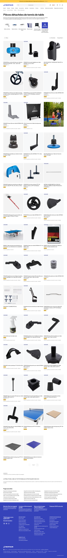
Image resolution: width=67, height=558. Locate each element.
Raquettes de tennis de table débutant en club (32, 497)
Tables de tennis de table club (29, 498)
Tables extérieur (7, 29)
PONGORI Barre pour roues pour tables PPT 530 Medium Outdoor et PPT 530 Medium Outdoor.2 (53, 308)
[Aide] (57, 5)
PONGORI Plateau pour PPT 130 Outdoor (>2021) (32, 427)
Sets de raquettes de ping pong (50, 497)
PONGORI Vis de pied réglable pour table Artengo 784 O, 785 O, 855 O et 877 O (52, 366)
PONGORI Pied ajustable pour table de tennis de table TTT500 (12, 154)
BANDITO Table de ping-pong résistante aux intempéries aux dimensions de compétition (12, 246)
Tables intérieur (15, 29)
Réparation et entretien (58, 8)
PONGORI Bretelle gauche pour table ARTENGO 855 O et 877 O (33, 366)
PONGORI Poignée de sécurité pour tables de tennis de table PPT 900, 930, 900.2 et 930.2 (12, 185)
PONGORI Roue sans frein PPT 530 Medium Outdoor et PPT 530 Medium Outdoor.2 (33, 93)
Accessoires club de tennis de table (10, 498)
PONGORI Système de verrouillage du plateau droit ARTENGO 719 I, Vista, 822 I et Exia (33, 336)
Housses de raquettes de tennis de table (11, 494)
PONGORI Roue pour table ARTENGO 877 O (33, 214)
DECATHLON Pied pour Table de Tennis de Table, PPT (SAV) (52, 154)
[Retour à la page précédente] (29, 465)
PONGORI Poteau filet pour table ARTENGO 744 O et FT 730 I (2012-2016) (13, 427)
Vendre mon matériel (49, 8)
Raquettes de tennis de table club (50, 498)
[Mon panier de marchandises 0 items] (62, 5)
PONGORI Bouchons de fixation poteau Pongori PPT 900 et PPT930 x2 (52, 396)
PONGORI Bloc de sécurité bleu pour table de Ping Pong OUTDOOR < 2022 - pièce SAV (12, 63)
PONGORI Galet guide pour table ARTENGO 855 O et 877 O (54, 277)
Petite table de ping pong (22, 30)
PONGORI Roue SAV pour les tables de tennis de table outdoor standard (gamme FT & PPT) (13, 93)
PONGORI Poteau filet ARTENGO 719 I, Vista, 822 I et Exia (33, 154)
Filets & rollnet (29, 29)
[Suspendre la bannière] (61, 1)
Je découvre (54, 123)
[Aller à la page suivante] (37, 465)
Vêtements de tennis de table (29, 492)
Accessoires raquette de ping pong (51, 495)
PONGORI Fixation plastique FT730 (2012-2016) (13, 365)
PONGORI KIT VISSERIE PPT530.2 (10, 306)
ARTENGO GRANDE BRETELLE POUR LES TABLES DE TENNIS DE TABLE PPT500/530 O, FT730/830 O (53, 185)
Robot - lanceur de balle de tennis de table (11, 495)
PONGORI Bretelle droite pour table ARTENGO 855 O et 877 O (53, 215)
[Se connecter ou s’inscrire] (60, 5)
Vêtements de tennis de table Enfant (31, 500)
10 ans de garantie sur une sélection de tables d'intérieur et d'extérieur (44, 31)
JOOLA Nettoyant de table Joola (10, 336)
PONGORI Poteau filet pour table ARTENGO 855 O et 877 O (54, 93)
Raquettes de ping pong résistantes (51, 492)
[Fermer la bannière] (63, 1)
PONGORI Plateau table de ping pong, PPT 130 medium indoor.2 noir (13, 457)
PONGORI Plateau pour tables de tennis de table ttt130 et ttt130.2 (32, 457)
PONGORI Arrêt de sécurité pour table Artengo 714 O (33, 307)
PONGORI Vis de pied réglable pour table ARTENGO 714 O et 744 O (32, 63)
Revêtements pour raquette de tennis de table (32, 495)
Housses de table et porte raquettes (37, 30)
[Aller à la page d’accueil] (8, 5)
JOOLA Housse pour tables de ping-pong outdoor (32, 124)
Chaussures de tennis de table (9, 497)
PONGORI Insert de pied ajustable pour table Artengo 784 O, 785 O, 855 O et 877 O (33, 396)
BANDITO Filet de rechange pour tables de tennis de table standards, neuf (53, 246)
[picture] (13, 51)
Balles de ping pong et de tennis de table (31, 494)
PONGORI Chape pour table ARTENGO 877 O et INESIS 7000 (33, 246)
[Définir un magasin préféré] (50, 5)
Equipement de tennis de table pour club (10, 500)
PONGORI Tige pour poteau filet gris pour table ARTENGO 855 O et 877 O (13, 396)
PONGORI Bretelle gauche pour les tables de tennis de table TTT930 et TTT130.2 (12, 215)
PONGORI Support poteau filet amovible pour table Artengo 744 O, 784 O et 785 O (33, 277)
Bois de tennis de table (7, 492)
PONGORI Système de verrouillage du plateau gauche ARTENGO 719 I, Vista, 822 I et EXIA (13, 277)
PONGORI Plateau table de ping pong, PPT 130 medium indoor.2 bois (53, 427)
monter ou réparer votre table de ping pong (13, 18)
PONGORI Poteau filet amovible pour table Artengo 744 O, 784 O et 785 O (53, 336)
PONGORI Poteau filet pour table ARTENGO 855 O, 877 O (13, 124)
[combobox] (60, 37)
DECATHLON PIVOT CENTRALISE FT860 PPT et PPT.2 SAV (53, 63)
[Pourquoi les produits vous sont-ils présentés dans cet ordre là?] (50, 37)
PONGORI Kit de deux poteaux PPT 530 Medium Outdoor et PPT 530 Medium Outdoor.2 (32, 185)
